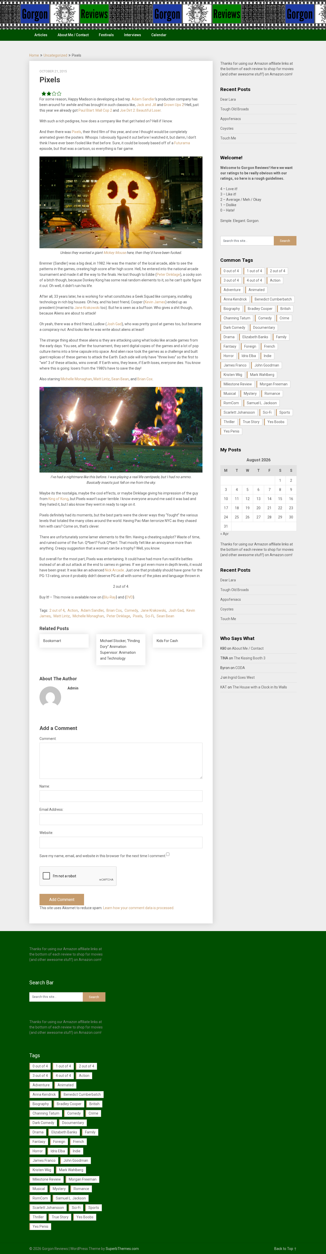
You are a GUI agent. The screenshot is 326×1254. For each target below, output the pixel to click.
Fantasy (230, 346)
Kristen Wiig (233, 375)
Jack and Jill (146, 105)
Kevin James (155, 302)
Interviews (132, 35)
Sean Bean (120, 379)
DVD (129, 597)
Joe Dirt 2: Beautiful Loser (140, 110)
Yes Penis (231, 431)
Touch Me (228, 138)
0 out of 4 (231, 271)
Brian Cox (145, 379)
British (285, 309)
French (269, 346)
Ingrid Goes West (241, 677)
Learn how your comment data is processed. (138, 908)
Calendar (159, 35)
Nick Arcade (114, 570)
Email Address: (51, 809)
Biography (232, 309)
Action (72, 610)
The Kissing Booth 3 (249, 658)
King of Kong (58, 499)
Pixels (76, 132)
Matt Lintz (101, 379)
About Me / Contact (73, 35)
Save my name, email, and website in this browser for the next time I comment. (102, 856)
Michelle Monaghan (76, 379)
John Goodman (266, 365)
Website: (46, 833)
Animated (257, 290)
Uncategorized (55, 55)
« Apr (224, 534)
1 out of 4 (254, 271)
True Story (251, 422)
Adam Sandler (143, 99)
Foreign (250, 346)
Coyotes (227, 128)
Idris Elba (249, 356)
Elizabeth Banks (255, 337)
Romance (272, 393)
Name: (44, 786)
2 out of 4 (57, 610)
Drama (229, 337)
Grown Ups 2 (174, 105)
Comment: (48, 739)
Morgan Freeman (274, 384)
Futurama (182, 143)
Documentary (264, 327)
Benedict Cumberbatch (273, 299)
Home (34, 55)
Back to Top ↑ (285, 1249)
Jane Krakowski (87, 308)
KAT (223, 687)
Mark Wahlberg (262, 375)
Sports (284, 412)
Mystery (250, 393)
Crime (284, 318)
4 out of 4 (254, 280)
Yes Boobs (275, 422)
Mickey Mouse (114, 253)
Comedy (131, 610)
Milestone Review (238, 384)
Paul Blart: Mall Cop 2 (95, 110)
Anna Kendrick (235, 299)
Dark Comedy (234, 327)
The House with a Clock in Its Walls (260, 687)
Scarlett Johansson (239, 412)
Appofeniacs (230, 119)
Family (281, 337)
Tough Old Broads (234, 109)
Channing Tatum (237, 318)
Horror (229, 356)
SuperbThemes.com (122, 1249)
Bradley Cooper (260, 309)
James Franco (235, 365)
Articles (40, 35)
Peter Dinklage (168, 274)
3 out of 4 (231, 280)
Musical (230, 393)
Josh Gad (114, 324)
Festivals (106, 35)
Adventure (232, 290)
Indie (267, 356)
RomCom (231, 403)
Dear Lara (228, 99)
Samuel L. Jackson (262, 403)
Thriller (229, 422)
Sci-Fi (149, 616)
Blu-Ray (109, 597)
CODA (240, 668)
